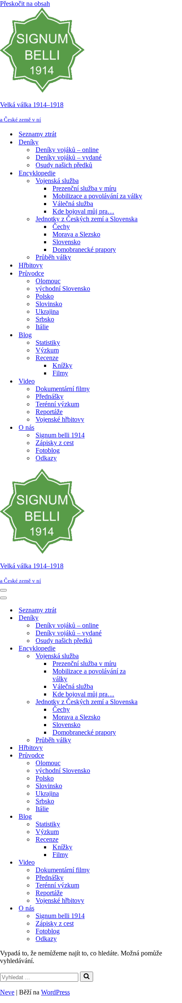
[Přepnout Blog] (148, 816)
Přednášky (49, 396)
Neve (7, 992)
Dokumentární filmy (63, 388)
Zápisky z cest (55, 442)
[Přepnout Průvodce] (148, 755)
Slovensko (66, 241)
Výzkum (47, 350)
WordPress (55, 992)
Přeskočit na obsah (25, 3)
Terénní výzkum (57, 404)
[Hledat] (86, 977)
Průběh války (53, 257)
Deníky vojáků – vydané (69, 157)
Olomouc (48, 281)
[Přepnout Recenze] (148, 839)
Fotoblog (48, 450)
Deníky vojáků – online (67, 149)
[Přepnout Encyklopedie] (148, 648)
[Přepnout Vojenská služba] (148, 656)
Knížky (62, 365)
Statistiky (48, 342)
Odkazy (46, 458)
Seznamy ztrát (37, 134)
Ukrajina (47, 311)
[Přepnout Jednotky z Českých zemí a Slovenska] (148, 702)
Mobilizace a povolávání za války (97, 196)
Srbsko (45, 319)
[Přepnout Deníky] (148, 618)
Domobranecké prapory (84, 249)
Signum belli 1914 (60, 435)
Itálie (42, 326)
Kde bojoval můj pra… (83, 211)
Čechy (61, 226)
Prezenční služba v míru (84, 188)
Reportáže (49, 411)
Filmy (60, 373)
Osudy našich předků (64, 165)
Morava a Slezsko (76, 234)
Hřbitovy (31, 265)
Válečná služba (72, 203)
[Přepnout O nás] (148, 908)
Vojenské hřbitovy (60, 419)
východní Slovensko (63, 288)
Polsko (45, 296)
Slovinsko (49, 303)
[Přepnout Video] (148, 862)
